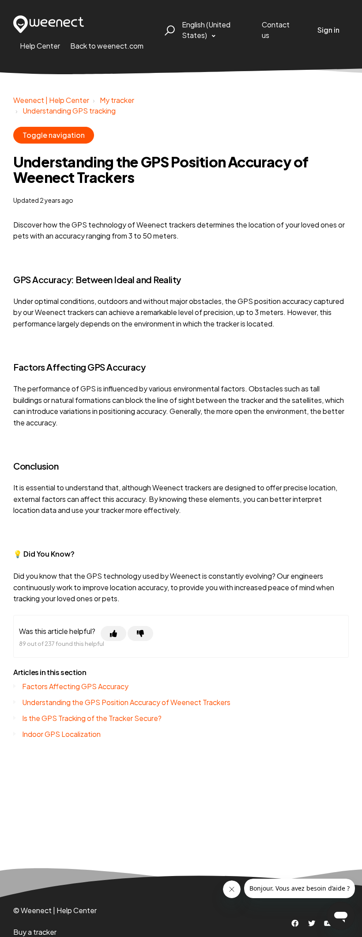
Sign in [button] (328, 29)
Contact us (276, 30)
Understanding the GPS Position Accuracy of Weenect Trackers (126, 702)
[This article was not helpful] (140, 633)
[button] (168, 30)
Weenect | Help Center (51, 100)
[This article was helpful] (113, 633)
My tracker (117, 100)
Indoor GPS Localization (61, 734)
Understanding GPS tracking (69, 110)
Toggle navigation (54, 135)
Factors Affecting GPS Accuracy (75, 686)
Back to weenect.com (106, 45)
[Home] (48, 24)
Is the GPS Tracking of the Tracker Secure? (92, 718)
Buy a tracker (35, 932)
